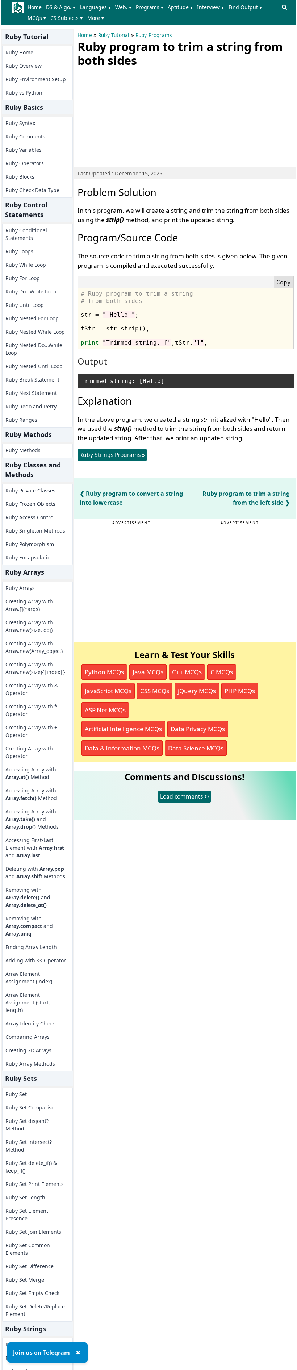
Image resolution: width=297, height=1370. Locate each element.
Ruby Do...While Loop (31, 291)
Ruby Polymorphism (29, 544)
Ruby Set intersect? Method (28, 1145)
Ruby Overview (23, 65)
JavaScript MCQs (108, 691)
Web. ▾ (123, 7)
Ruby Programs (153, 35)
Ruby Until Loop (24, 304)
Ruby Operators (24, 163)
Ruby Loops (19, 251)
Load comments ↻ (184, 796)
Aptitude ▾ (180, 7)
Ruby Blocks (19, 176)
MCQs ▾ (37, 17)
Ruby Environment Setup (35, 79)
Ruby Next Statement (31, 393)
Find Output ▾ (245, 7)
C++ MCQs (187, 672)
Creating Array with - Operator (30, 752)
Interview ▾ (210, 7)
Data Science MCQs (195, 748)
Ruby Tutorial (113, 35)
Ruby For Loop (22, 278)
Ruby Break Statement (32, 379)
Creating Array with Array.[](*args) (29, 605)
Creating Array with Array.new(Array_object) (34, 647)
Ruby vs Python (23, 92)
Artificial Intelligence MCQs (123, 729)
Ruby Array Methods (30, 1063)
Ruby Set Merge (24, 1279)
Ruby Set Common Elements (27, 1249)
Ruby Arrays (20, 587)
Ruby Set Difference (29, 1266)
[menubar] (152, 13)
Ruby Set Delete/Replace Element (35, 1310)
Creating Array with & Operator (31, 689)
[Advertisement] (132, 115)
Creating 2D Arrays (28, 1050)
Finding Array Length (31, 947)
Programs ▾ (149, 7)
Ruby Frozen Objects (30, 503)
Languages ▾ (95, 7)
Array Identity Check (30, 1023)
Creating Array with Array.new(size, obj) (29, 626)
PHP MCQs (240, 691)
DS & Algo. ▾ (60, 7)
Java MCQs (148, 672)
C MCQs (221, 672)
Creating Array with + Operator (31, 731)
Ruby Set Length (25, 1197)
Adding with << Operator (35, 960)
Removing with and (27, 897)
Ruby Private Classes (30, 490)
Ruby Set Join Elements (33, 1231)
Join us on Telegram (41, 1353)
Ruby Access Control (30, 517)
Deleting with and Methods (35, 872)
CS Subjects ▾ (66, 17)
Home (35, 7)
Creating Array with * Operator (31, 710)
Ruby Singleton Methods (35, 530)
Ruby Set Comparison (31, 1107)
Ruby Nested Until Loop (34, 366)
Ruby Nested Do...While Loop (33, 349)
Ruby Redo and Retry (31, 406)
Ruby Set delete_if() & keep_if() (31, 1166)
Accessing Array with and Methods (32, 819)
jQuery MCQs (197, 691)
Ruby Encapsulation (29, 557)
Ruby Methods (23, 450)
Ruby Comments (25, 136)
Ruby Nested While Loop (35, 331)
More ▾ (95, 17)
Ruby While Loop (25, 264)
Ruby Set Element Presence (26, 1214)
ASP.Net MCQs (105, 710)
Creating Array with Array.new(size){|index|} (35, 668)
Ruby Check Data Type (32, 190)
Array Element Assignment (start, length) (27, 1002)
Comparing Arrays (27, 1036)
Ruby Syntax (20, 123)
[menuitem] (36, 7)
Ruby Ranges (21, 419)
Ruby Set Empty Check (32, 1293)
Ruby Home (19, 52)
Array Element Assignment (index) (28, 977)
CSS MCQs (154, 691)
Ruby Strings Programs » (112, 455)
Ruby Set (16, 1094)
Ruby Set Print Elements (34, 1183)
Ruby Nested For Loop (32, 318)
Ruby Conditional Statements (26, 234)
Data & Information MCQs (122, 748)
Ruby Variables (23, 149)
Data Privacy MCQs (198, 729)
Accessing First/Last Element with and (34, 848)
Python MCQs (104, 672)
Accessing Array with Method (30, 773)
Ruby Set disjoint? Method (27, 1124)
